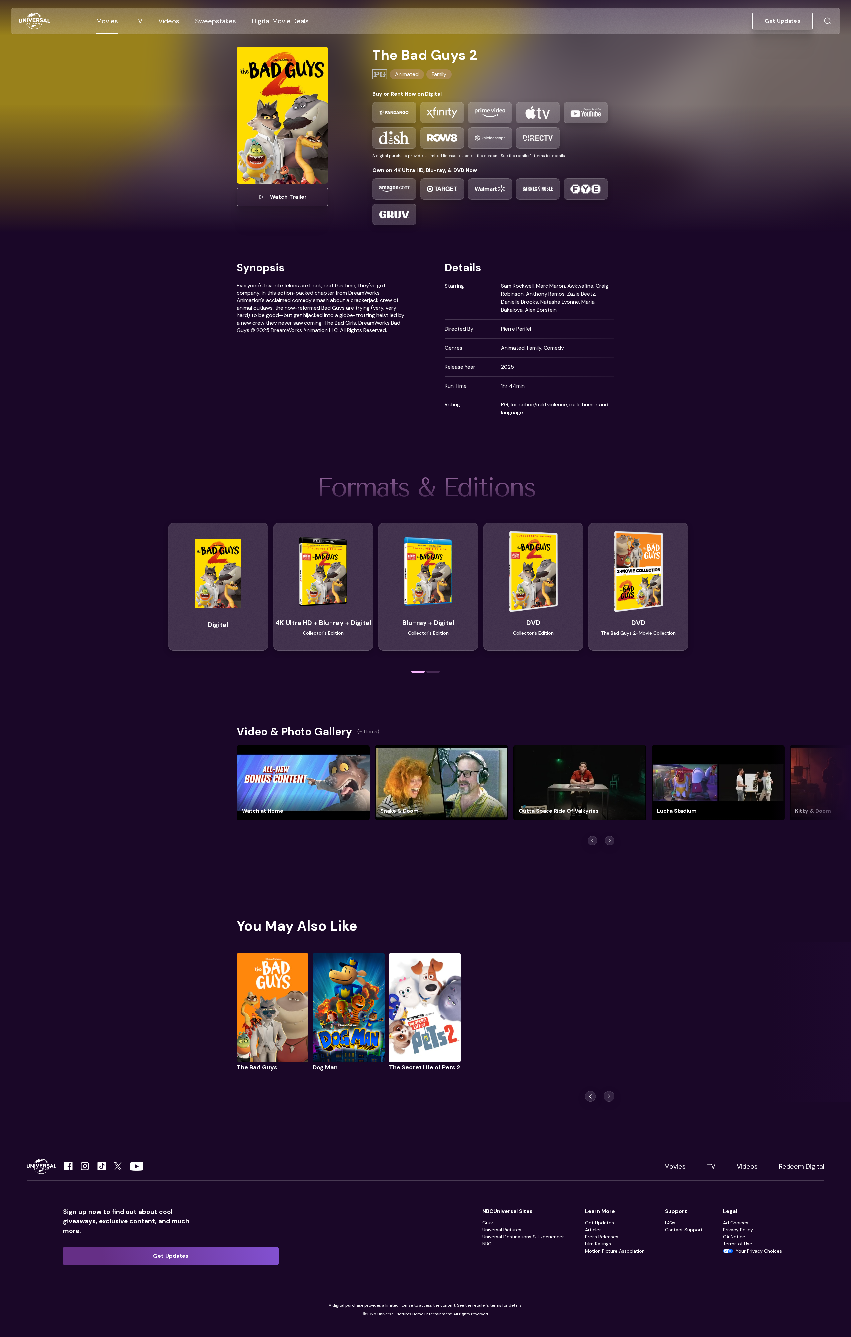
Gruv (487, 1223)
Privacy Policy (738, 1230)
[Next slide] (609, 1096)
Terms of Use (737, 1244)
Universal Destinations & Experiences (523, 1237)
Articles (593, 1230)
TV (711, 1166)
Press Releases (601, 1237)
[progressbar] (418, 672)
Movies (675, 1166)
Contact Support (684, 1230)
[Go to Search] (827, 21)
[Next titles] (609, 840)
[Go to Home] (34, 21)
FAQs (670, 1223)
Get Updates (599, 1223)
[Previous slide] (590, 1096)
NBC (486, 1244)
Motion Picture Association (615, 1251)
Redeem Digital (801, 1166)
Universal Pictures (501, 1230)
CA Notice (734, 1237)
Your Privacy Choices (759, 1251)
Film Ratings (598, 1244)
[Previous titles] (592, 840)
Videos (747, 1166)
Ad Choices (735, 1223)
